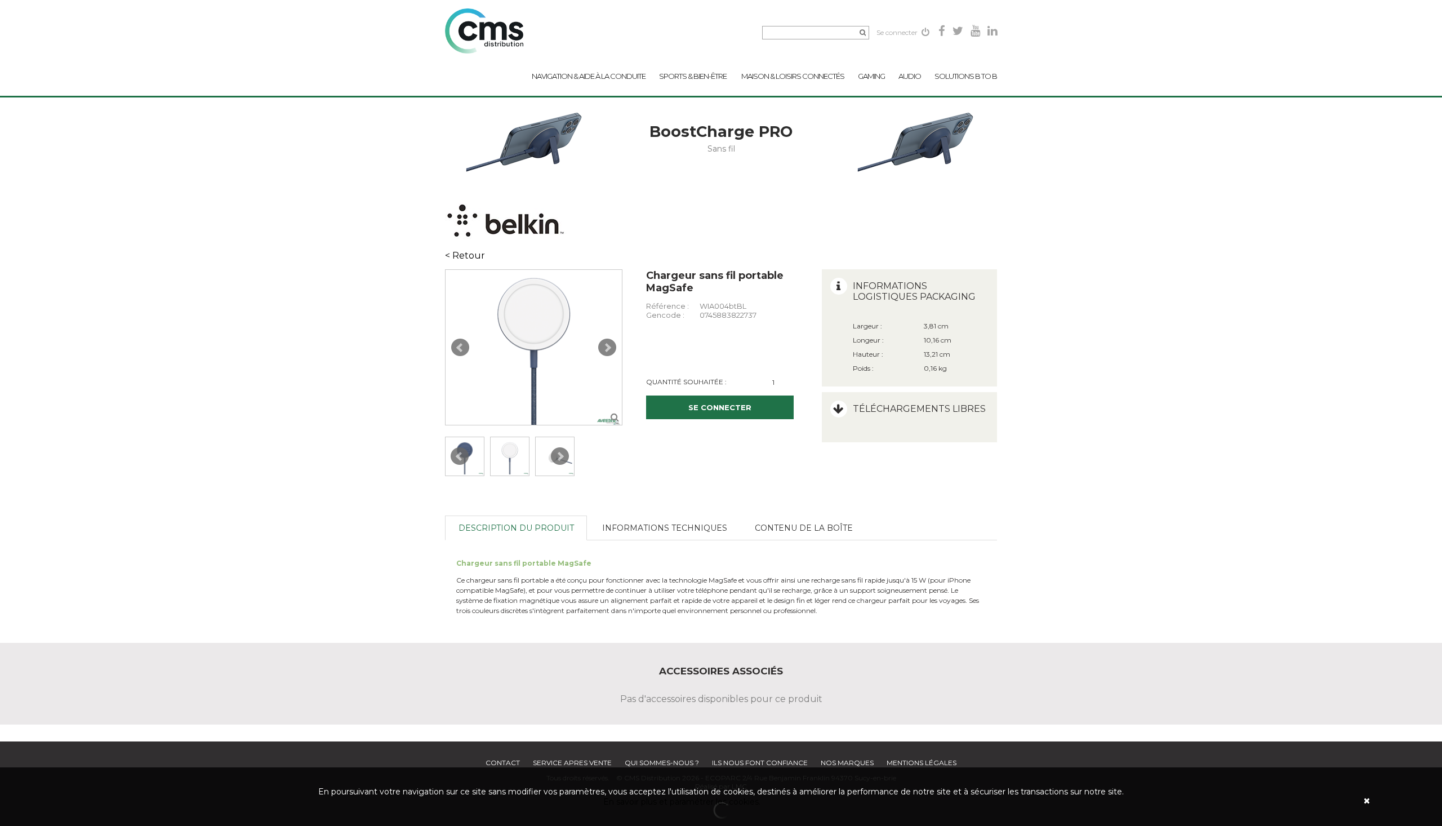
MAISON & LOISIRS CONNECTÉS (792, 76)
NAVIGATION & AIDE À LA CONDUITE (589, 76)
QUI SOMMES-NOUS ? (662, 762)
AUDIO (909, 76)
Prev (460, 348)
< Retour (465, 255)
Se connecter (897, 32)
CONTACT (503, 762)
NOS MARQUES (847, 762)
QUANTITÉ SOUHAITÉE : (686, 382)
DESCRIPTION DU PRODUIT (516, 528)
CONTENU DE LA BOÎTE (804, 528)
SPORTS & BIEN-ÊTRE (693, 76)
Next (607, 348)
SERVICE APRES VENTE (572, 762)
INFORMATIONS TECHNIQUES (664, 528)
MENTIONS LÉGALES (921, 762)
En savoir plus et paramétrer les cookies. (681, 802)
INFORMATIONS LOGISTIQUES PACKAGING (914, 291)
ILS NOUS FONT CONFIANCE (760, 762)
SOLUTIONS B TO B (965, 76)
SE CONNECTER (719, 407)
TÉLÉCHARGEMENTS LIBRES (919, 408)
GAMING (871, 76)
